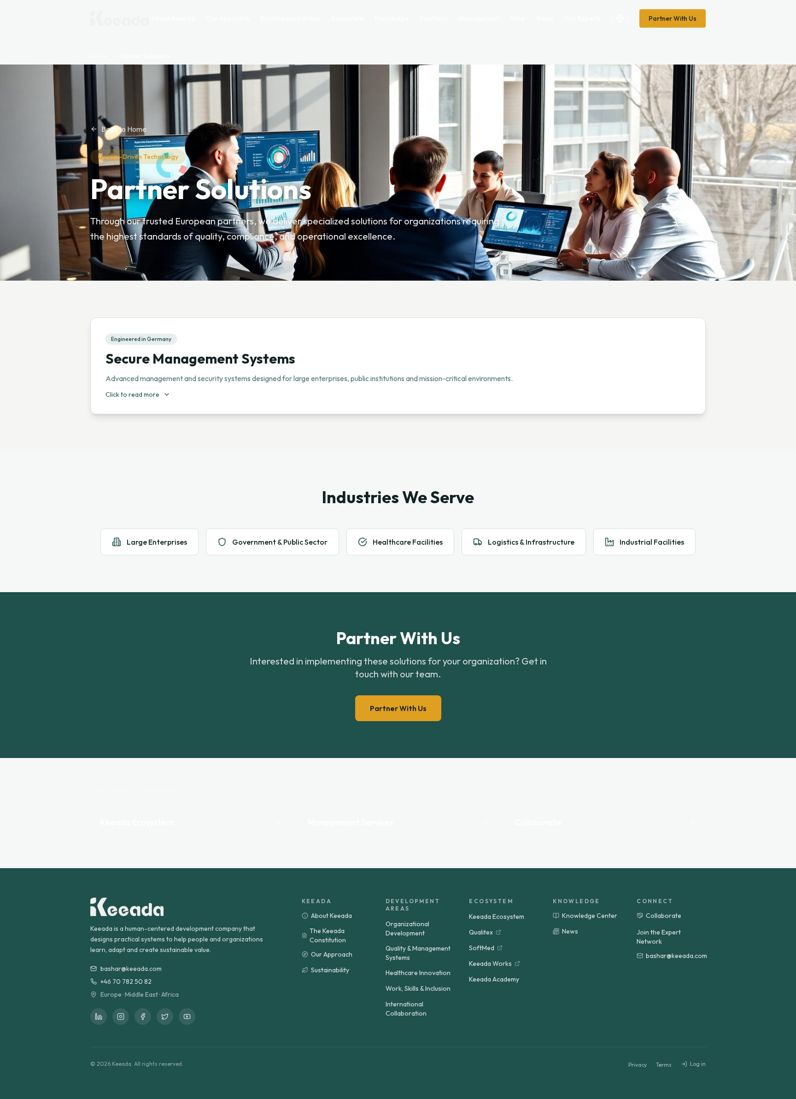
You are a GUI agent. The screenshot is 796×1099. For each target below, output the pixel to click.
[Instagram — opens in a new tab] (120, 1016)
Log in (698, 1063)
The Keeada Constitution (328, 935)
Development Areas (290, 18)
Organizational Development (407, 928)
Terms (664, 1064)
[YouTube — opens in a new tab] (187, 1016)
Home (98, 56)
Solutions (433, 18)
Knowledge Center (589, 915)
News (545, 18)
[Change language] (620, 18)
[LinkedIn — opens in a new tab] (98, 1016)
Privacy (637, 1064)
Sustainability (330, 970)
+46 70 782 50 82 (126, 981)
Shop (518, 18)
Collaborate (663, 915)
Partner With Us (672, 18)
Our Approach (228, 18)
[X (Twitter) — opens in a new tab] (165, 1016)
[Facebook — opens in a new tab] (143, 1016)
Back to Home (123, 129)
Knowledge (392, 18)
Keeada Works (490, 963)
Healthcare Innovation (418, 973)
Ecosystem (347, 18)
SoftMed (481, 948)
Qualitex (481, 932)
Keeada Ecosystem (496, 916)
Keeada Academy (494, 979)
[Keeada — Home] (127, 907)
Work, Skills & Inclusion (418, 988)
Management (478, 18)
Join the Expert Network (659, 937)
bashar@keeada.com (131, 968)
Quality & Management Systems (418, 953)
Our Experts (582, 18)
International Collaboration (406, 1008)
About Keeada (173, 18)
